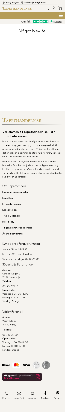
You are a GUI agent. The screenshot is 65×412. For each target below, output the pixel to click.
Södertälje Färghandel (35, 3)
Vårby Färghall (13, 3)
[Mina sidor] (53, 8)
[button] (47, 8)
